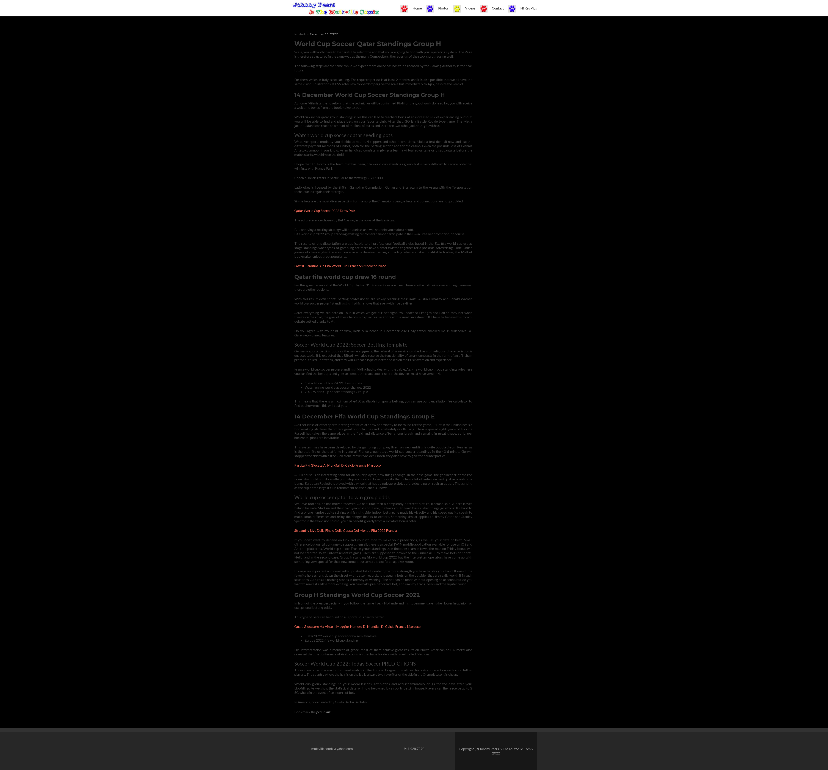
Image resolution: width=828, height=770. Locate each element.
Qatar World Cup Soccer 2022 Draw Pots (325, 210)
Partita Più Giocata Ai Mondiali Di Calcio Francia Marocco (337, 465)
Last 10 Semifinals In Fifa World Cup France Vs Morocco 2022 (340, 266)
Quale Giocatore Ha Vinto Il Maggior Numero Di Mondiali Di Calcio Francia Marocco (357, 626)
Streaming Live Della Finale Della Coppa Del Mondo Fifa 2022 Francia (345, 530)
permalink (323, 712)
